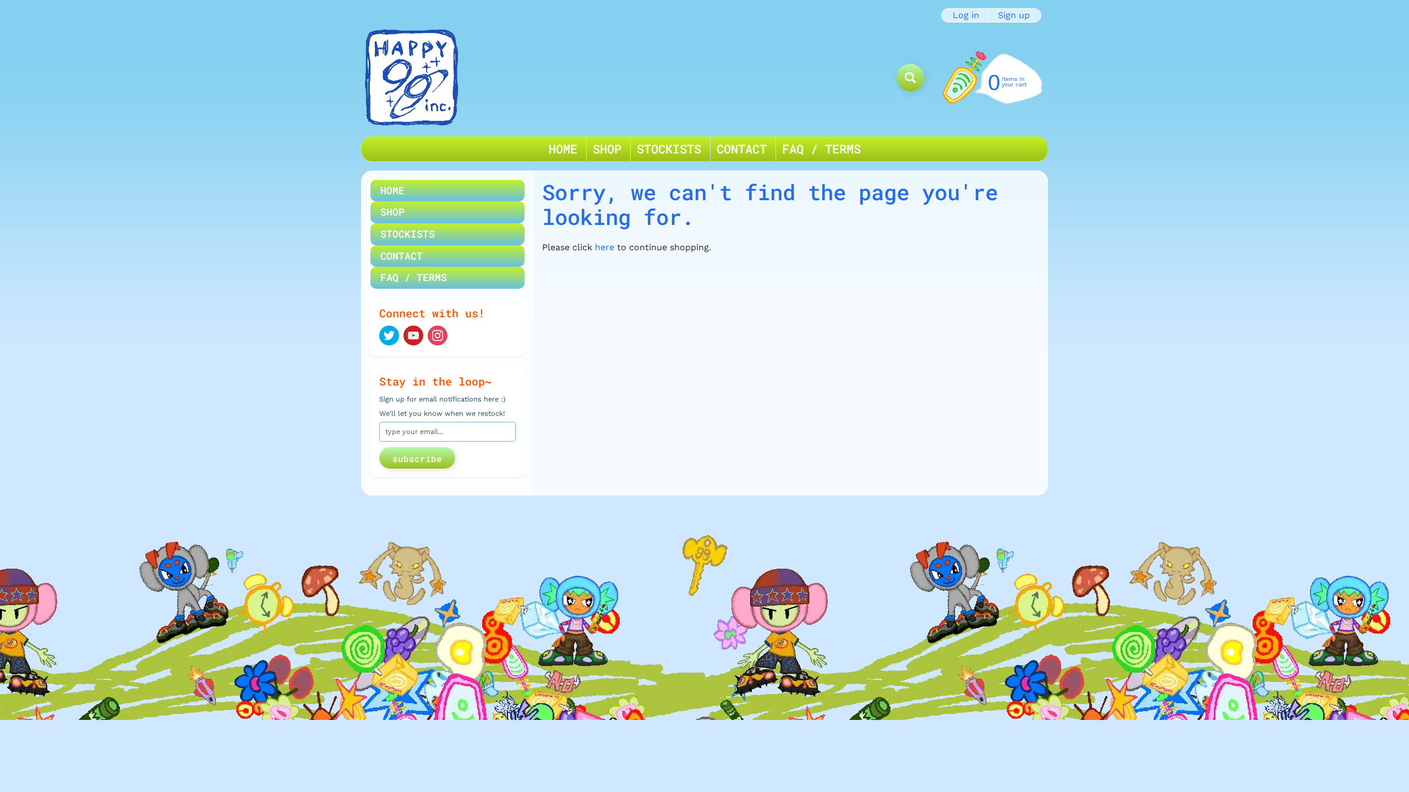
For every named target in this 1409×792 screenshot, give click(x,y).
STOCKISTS (669, 149)
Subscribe (417, 458)
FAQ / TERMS (821, 149)
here (604, 247)
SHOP (607, 149)
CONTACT (742, 149)
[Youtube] (413, 335)
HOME (563, 149)
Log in (966, 15)
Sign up (1014, 15)
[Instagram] (437, 335)
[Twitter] (389, 335)
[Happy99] (412, 78)
